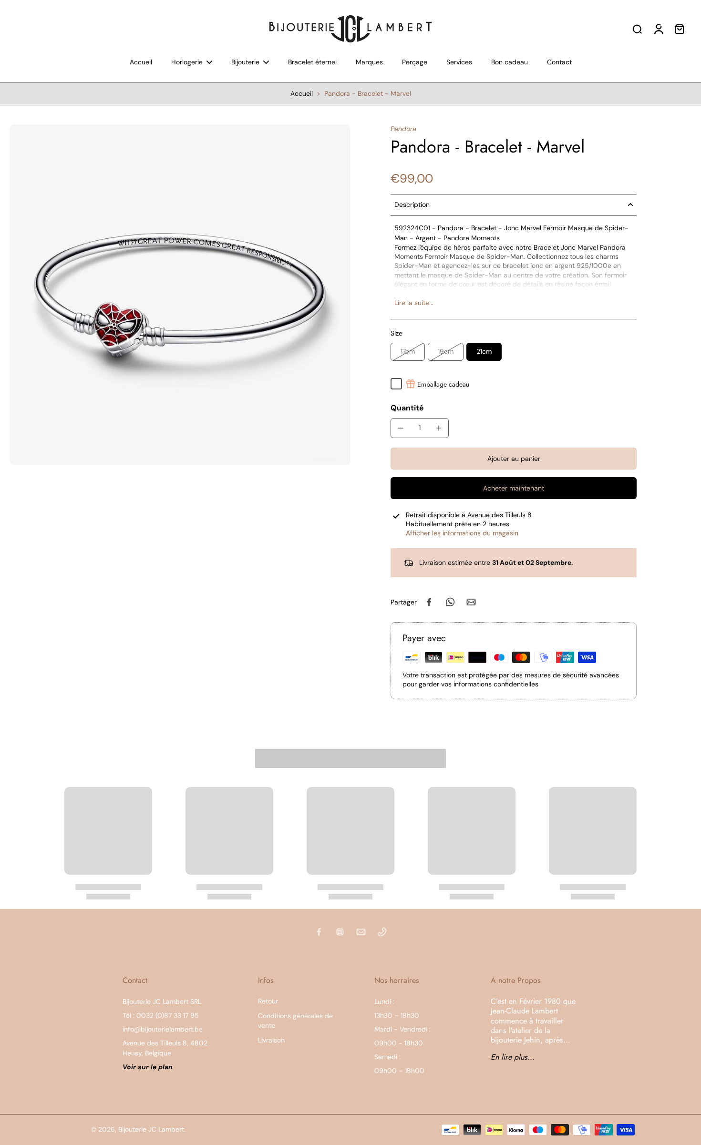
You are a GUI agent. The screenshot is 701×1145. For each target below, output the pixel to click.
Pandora (403, 128)
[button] (514, 459)
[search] (637, 28)
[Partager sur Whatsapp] (450, 602)
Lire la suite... (413, 302)
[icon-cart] (679, 28)
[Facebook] (319, 931)
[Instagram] (340, 931)
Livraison (271, 1040)
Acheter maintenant (513, 488)
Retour (268, 1001)
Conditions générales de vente (295, 1020)
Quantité (407, 408)
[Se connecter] (658, 28)
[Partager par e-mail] (471, 602)
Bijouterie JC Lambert (151, 1129)
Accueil (301, 93)
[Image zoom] (180, 294)
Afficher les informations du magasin (462, 533)
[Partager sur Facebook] (429, 602)
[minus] (400, 428)
